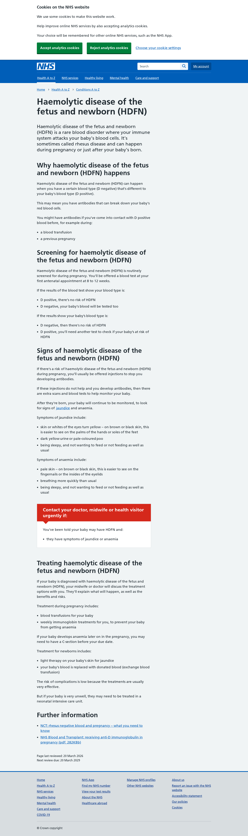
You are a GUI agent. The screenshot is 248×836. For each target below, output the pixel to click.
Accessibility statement (187, 796)
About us (178, 780)
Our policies (180, 801)
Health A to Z (61, 89)
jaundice (63, 408)
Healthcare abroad (94, 803)
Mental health (119, 78)
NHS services (70, 78)
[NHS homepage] (46, 66)
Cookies (177, 807)
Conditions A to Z (87, 89)
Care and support (147, 78)
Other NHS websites (140, 785)
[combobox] (158, 66)
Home (41, 89)
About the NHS (92, 797)
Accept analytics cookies (59, 48)
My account (201, 66)
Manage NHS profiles (141, 780)
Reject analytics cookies (109, 48)
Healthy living (94, 78)
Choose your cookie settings (158, 48)
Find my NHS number (96, 785)
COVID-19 (43, 815)
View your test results (96, 791)
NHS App (88, 780)
